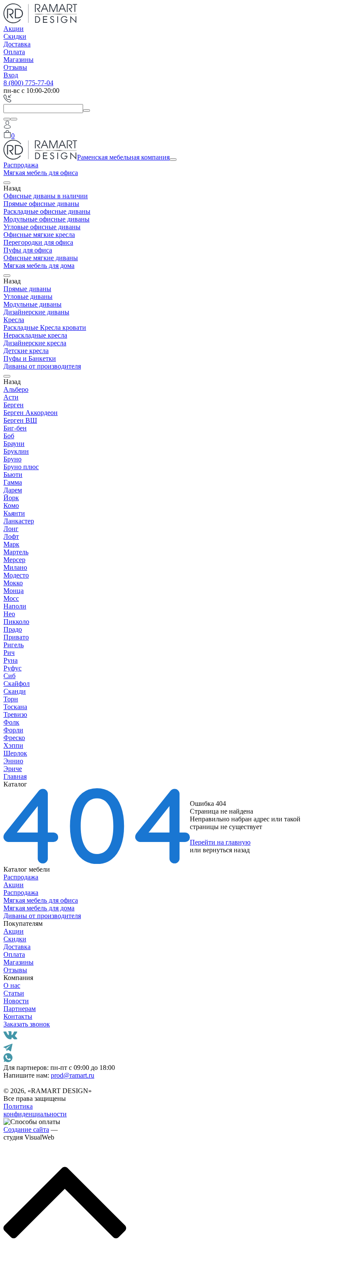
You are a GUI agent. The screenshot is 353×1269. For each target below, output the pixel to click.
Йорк (11, 497)
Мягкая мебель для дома (38, 265)
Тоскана (15, 706)
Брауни (14, 443)
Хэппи (13, 745)
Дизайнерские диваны (36, 312)
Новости (16, 1001)
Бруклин (16, 451)
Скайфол (16, 683)
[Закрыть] (13, 119)
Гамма (12, 482)
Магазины (18, 59)
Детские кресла (26, 350)
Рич (9, 652)
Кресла (13, 319)
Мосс (11, 598)
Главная (15, 776)
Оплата (14, 51)
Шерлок (15, 753)
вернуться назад (226, 850)
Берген (13, 405)
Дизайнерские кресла (34, 343)
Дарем (12, 490)
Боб (8, 435)
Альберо (15, 389)
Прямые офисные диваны (41, 203)
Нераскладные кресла (35, 335)
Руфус (12, 668)
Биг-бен (15, 428)
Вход (10, 75)
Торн (10, 699)
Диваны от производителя (42, 366)
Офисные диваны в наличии (45, 196)
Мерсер (14, 559)
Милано (15, 567)
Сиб (9, 675)
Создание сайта (26, 1129)
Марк (11, 544)
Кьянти (14, 513)
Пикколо (16, 621)
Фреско (14, 737)
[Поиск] (6, 119)
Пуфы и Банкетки (29, 358)
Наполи (14, 606)
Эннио (13, 761)
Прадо (12, 629)
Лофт (11, 536)
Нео (9, 614)
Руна (10, 660)
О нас (11, 985)
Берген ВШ (20, 420)
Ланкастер (18, 521)
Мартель (15, 552)
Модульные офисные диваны (46, 219)
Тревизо (15, 714)
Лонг (11, 528)
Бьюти (12, 474)
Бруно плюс (21, 466)
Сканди (14, 691)
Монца (13, 590)
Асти (11, 397)
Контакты (17, 1016)
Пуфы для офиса (27, 250)
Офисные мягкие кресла (39, 234)
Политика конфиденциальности (35, 1110)
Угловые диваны (28, 296)
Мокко (13, 583)
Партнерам (19, 1008)
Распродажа (20, 165)
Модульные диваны (32, 304)
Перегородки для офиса (38, 242)
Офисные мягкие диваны (40, 257)
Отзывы (15, 67)
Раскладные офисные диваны (46, 211)
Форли (13, 730)
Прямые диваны (27, 288)
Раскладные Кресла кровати (44, 327)
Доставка (17, 44)
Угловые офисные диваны (42, 226)
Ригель (13, 644)
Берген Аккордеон (30, 412)
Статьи (13, 993)
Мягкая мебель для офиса (40, 172)
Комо (11, 505)
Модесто (16, 575)
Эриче (12, 768)
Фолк (11, 722)
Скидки (14, 36)
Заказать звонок (26, 1024)
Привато (16, 637)
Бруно (12, 459)
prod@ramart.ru (72, 1075)
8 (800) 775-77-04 (28, 82)
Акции (13, 28)
